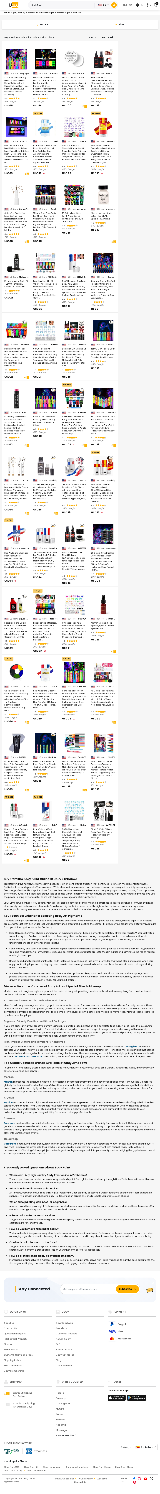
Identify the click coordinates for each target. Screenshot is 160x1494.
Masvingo (61, 1430)
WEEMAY (111, 141)
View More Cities (65, 1435)
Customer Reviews (66, 1333)
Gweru (59, 1414)
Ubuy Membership (14, 1370)
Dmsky (54, 209)
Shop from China (124, 1467)
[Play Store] (136, 1399)
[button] (128, 5)
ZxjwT (55, 825)
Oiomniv (111, 277)
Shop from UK (31, 1467)
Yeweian (53, 548)
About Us (9, 1323)
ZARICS (54, 687)
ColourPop (24, 209)
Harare (60, 1393)
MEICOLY (24, 141)
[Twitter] (151, 1479)
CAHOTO (82, 757)
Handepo (81, 687)
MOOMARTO (53, 277)
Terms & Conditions (63, 1478)
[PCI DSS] (11, 1451)
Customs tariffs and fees (18, 1354)
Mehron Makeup (81, 73)
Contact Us (10, 1328)
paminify (53, 480)
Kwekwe (60, 1419)
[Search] (114, 5)
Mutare (60, 1408)
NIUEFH (54, 412)
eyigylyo (24, 73)
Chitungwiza (63, 1403)
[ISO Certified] (34, 1451)
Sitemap (8, 1344)
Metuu (83, 825)
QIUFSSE (82, 548)
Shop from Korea (101, 1467)
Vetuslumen (81, 209)
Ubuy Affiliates (64, 1365)
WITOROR (110, 825)
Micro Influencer (13, 1365)
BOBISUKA (110, 73)
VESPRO (111, 412)
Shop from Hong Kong (77, 1467)
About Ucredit (64, 1349)
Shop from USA (11, 1467)
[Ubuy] (13, 5)
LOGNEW (82, 480)
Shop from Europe (36, 1470)
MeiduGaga (110, 345)
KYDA (26, 480)
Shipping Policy (12, 1360)
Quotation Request (15, 1333)
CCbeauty (24, 412)
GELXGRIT (24, 825)
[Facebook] (134, 1479)
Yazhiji (54, 345)
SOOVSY (82, 619)
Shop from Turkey (13, 1470)
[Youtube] (146, 1479)
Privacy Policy (85, 1478)
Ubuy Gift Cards (65, 1354)
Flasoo (83, 141)
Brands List (62, 1328)
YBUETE (111, 757)
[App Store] (117, 1399)
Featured (107, 37)
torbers (54, 73)
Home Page (10, 12)
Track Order (11, 1349)
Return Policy (63, 1339)
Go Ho (25, 687)
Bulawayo (61, 1398)
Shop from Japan (52, 1467)
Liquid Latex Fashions (24, 619)
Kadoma (61, 1424)
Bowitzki (24, 345)
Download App (64, 1323)
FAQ (58, 1344)
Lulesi (55, 141)
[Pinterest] (134, 1482)
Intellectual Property (15, 1339)
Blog (58, 1360)
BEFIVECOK (81, 277)
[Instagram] (140, 1479)
